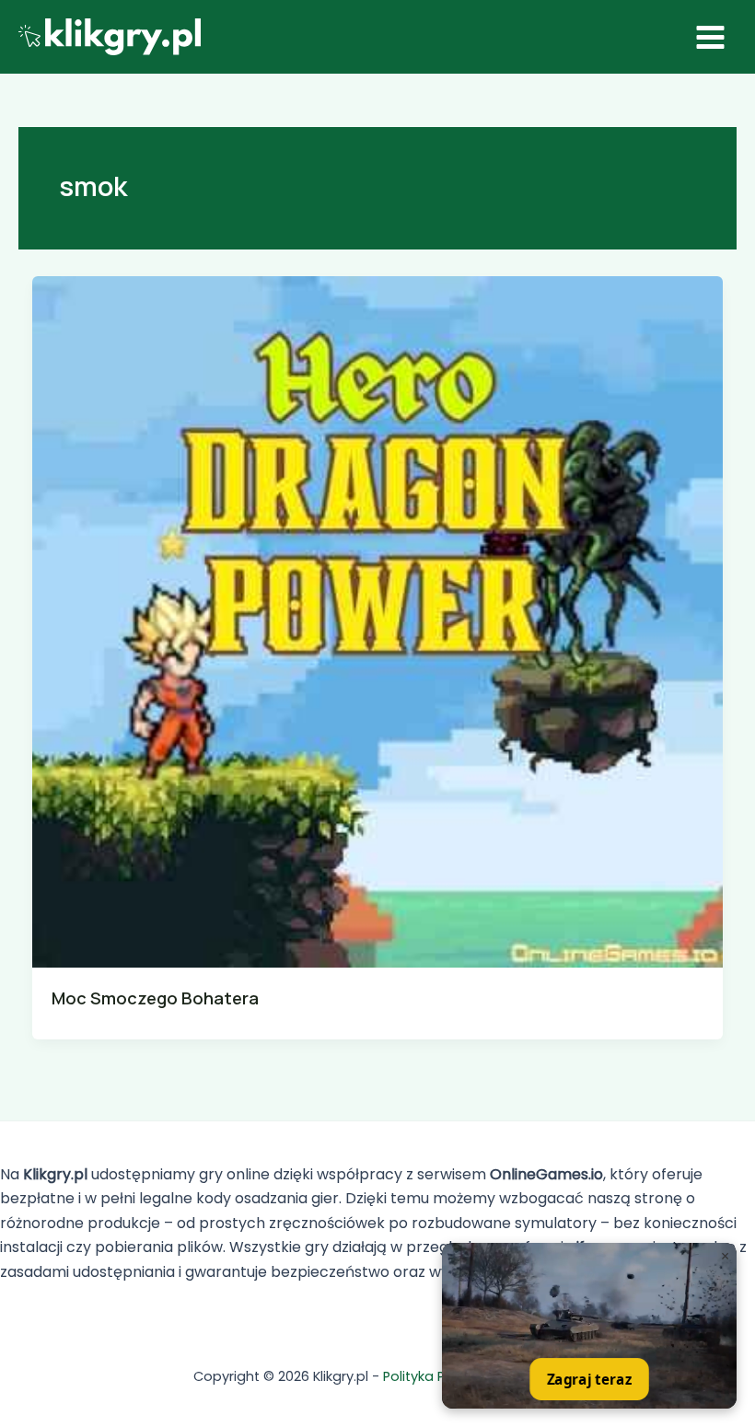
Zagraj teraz (589, 1379)
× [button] (725, 1255)
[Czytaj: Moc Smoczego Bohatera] (378, 620)
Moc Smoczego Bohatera (155, 998)
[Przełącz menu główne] (710, 37)
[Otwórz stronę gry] (589, 1326)
